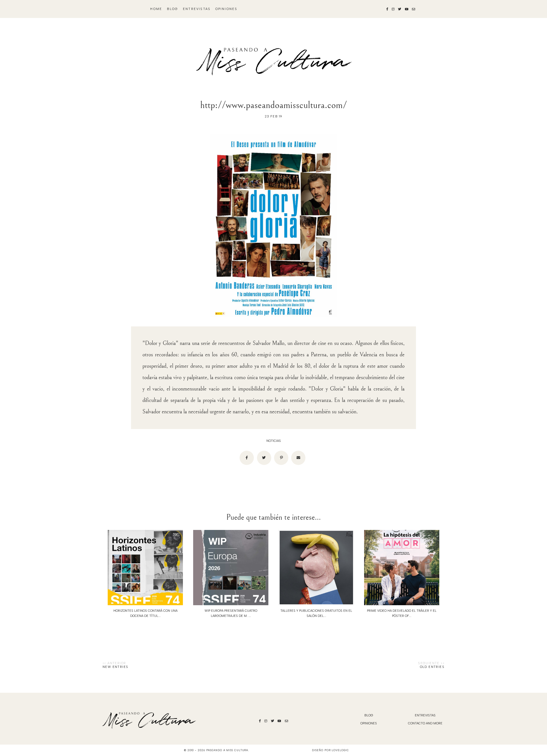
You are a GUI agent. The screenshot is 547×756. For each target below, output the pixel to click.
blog (172, 9)
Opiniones (226, 9)
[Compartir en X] (264, 458)
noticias (273, 441)
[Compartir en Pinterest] (281, 458)
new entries (115, 667)
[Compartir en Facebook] (247, 458)
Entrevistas (197, 9)
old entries (432, 667)
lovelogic (340, 750)
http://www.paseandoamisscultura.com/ (273, 105)
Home (156, 9)
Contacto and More (425, 723)
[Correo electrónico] (298, 458)
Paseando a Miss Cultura (227, 750)
